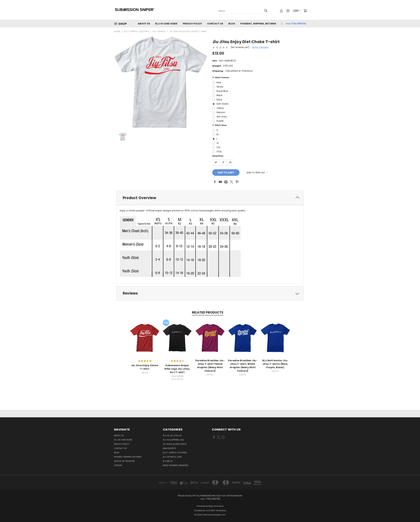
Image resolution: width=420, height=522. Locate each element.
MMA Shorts (169, 448)
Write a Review (260, 47)
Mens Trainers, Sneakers (175, 465)
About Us (144, 23)
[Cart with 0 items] (305, 10)
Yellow (220, 108)
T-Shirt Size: (220, 125)
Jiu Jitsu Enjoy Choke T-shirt (144, 367)
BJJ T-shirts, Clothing (175, 452)
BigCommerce (216, 506)
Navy (219, 99)
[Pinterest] (237, 182)
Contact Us (215, 23)
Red (219, 82)
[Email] (220, 182)
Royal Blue (222, 91)
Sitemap (118, 465)
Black (219, 95)
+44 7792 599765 (295, 23)
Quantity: (218, 155)
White (220, 86)
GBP (296, 11)
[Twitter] (231, 182)
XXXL (219, 151)
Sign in (118, 461)
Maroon (221, 112)
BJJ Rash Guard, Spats (175, 444)
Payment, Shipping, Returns (258, 23)
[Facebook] (214, 182)
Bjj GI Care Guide (166, 23)
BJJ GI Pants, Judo (172, 456)
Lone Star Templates (216, 510)
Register (130, 461)
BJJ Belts (168, 461)
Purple (220, 121)
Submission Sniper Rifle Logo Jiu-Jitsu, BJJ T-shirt (177, 369)
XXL (218, 147)
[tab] (210, 198)
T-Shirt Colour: (222, 77)
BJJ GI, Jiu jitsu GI (172, 435)
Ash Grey (222, 116)
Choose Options (145, 340)
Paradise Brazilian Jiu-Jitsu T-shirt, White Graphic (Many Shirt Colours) (242, 365)
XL (218, 143)
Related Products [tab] (207, 312)
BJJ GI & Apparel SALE (173, 439)
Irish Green (223, 103)
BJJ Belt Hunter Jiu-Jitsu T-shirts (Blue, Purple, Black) (275, 364)
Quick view (144, 334)
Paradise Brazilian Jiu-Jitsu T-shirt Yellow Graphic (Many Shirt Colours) (210, 365)
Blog (231, 23)
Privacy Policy (192, 23)
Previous (411, 512)
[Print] (226, 182)
